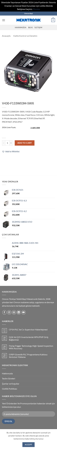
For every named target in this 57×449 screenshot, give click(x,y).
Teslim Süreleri (8, 378)
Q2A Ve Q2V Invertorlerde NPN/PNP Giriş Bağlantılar (28, 338)
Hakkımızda (20, 27)
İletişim (38, 27)
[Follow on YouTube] (23, 312)
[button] (3, 20)
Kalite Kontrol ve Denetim (25, 36)
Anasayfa (6, 36)
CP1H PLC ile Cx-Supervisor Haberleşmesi (28, 329)
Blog (30, 27)
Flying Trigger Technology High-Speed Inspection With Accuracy (31, 347)
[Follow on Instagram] (9, 312)
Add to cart (24, 143)
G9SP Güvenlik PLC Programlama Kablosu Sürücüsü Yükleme (28, 355)
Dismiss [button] (36, 9)
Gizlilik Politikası (9, 388)
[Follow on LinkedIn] (19, 312)
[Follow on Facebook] (4, 312)
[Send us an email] (14, 312)
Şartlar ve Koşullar (10, 383)
